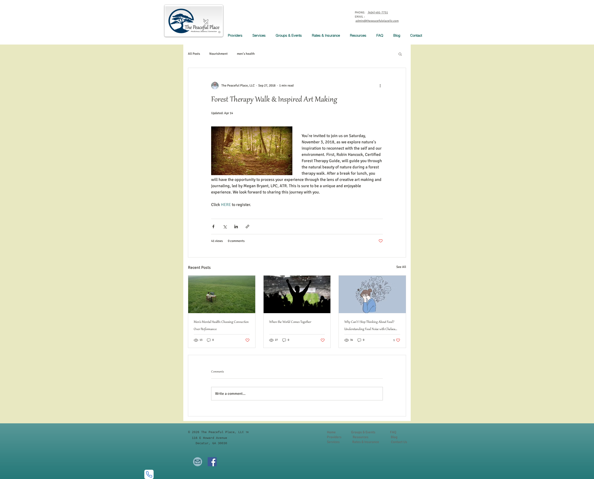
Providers (334, 437)
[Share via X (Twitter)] (225, 226)
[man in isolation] (221, 294)
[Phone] (149, 474)
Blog (394, 437)
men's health (246, 54)
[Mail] (197, 461)
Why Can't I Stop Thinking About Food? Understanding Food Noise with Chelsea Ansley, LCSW (369, 326)
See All (401, 267)
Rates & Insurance (365, 442)
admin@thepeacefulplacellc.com (377, 21)
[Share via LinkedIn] (236, 226)
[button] (260, 35)
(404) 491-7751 (377, 12)
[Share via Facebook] (213, 226)
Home (331, 432)
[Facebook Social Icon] (212, 461)
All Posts (194, 54)
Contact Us (399, 442)
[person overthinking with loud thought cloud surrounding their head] (372, 294)
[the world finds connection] (297, 294)
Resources (360, 437)
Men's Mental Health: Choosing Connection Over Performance (221, 325)
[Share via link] (247, 226)
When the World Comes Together (290, 322)
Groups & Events (363, 432)
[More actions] (380, 85)
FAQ (393, 432)
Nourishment (218, 54)
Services (333, 442)
